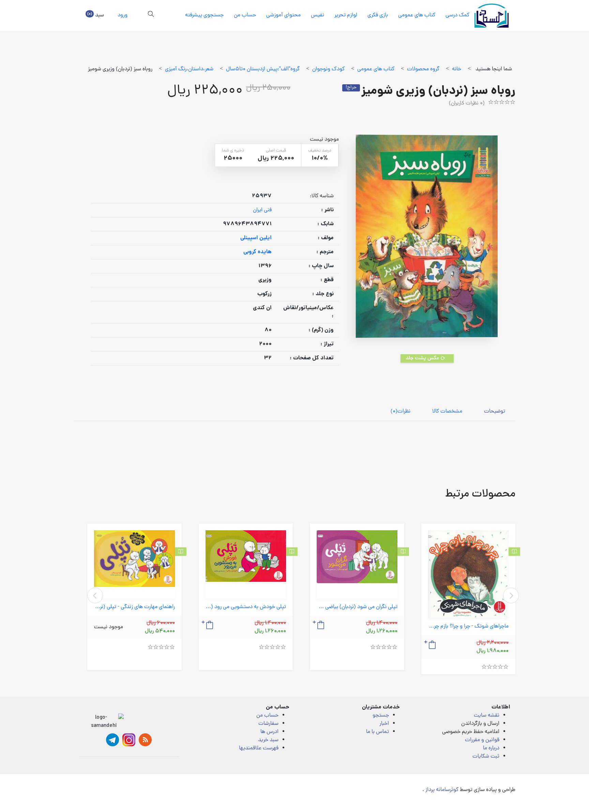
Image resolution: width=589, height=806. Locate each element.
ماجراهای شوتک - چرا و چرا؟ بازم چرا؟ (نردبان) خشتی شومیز (468, 626)
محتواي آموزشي (283, 15)
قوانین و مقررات (482, 740)
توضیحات (494, 411)
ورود (122, 15)
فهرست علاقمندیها (258, 748)
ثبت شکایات (485, 756)
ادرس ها (269, 732)
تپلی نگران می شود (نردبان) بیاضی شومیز (357, 607)
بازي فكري (377, 15)
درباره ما (491, 748)
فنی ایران (262, 210)
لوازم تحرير (345, 15)
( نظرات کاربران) (467, 103)
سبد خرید (268, 740)
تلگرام (112, 739)
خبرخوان (145, 739)
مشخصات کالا (447, 411)
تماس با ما (377, 732)
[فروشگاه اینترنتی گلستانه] (491, 15)
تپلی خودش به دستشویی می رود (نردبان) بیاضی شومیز (246, 607)
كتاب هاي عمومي (416, 15)
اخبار (384, 724)
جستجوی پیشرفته (204, 15)
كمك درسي (457, 15)
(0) (400, 411)
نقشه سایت (486, 715)
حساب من (245, 15)
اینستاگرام (128, 739)
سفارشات (268, 724)
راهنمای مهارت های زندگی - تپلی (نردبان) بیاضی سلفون (134, 607)
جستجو (381, 715)
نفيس (317, 15)
